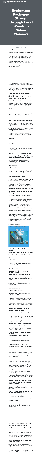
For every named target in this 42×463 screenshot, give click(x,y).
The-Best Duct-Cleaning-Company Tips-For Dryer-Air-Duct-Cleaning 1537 (15, 2)
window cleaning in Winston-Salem (24, 105)
